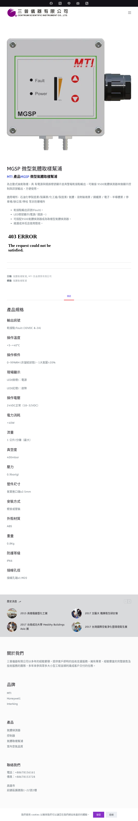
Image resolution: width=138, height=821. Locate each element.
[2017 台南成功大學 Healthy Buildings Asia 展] (12, 627)
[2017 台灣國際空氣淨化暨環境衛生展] (77, 627)
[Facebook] (51, 3)
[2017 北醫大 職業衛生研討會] (77, 613)
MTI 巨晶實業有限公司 (40, 276)
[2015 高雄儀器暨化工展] (12, 613)
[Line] (69, 3)
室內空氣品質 (15, 746)
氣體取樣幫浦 (20, 276)
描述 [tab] (69, 296)
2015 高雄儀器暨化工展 (33, 613)
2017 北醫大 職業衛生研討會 (101, 613)
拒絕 (111, 814)
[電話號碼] (86, 3)
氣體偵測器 (13, 730)
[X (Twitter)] (60, 3)
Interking (12, 703)
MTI (9, 693)
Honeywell (14, 698)
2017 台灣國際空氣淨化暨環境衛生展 (106, 626)
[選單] (129, 12)
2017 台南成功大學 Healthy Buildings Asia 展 (42, 626)
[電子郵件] (77, 3)
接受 (98, 814)
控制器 (11, 735)
